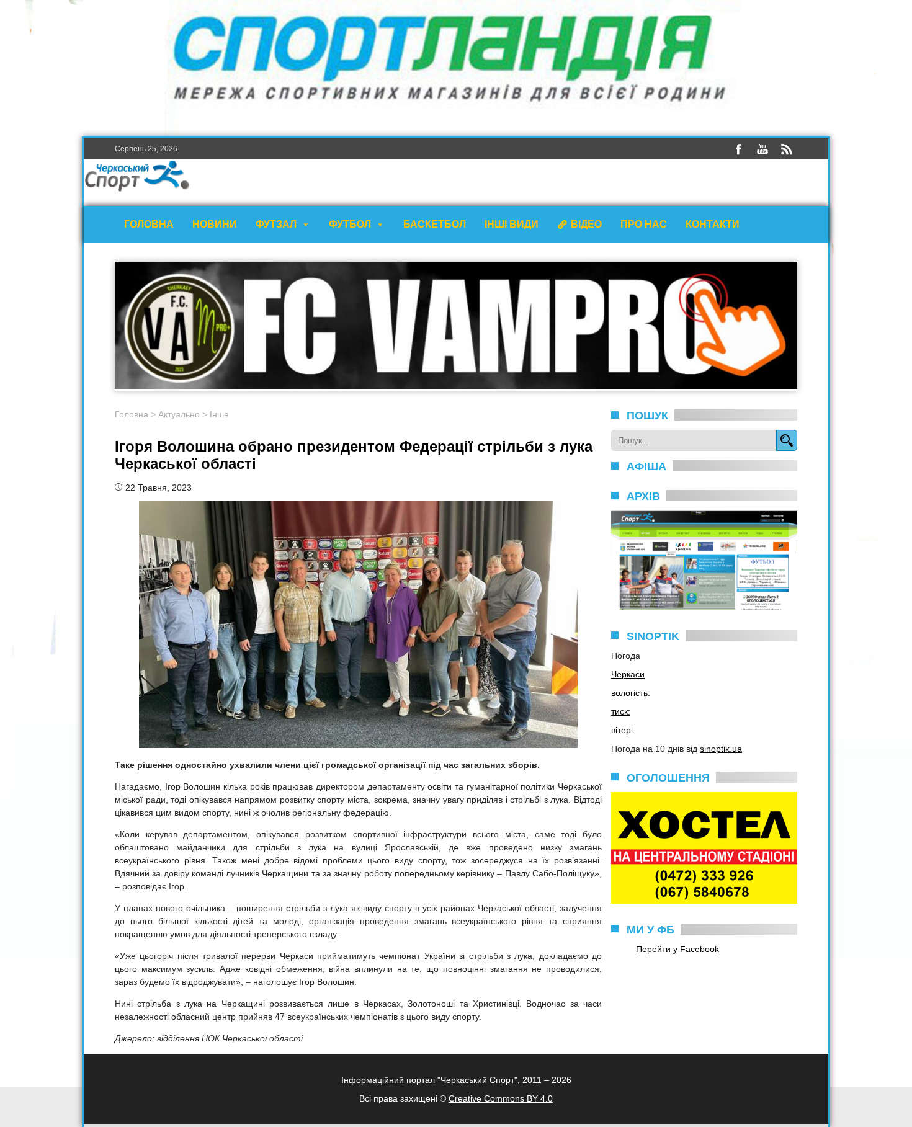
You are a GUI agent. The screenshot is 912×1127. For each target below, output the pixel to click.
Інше (219, 414)
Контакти (713, 224)
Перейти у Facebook (677, 949)
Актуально (179, 414)
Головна (149, 224)
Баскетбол (434, 224)
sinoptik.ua (721, 749)
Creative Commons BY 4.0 (501, 1098)
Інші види (512, 224)
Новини (214, 224)
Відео (586, 224)
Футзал (276, 224)
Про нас (643, 224)
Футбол (350, 224)
